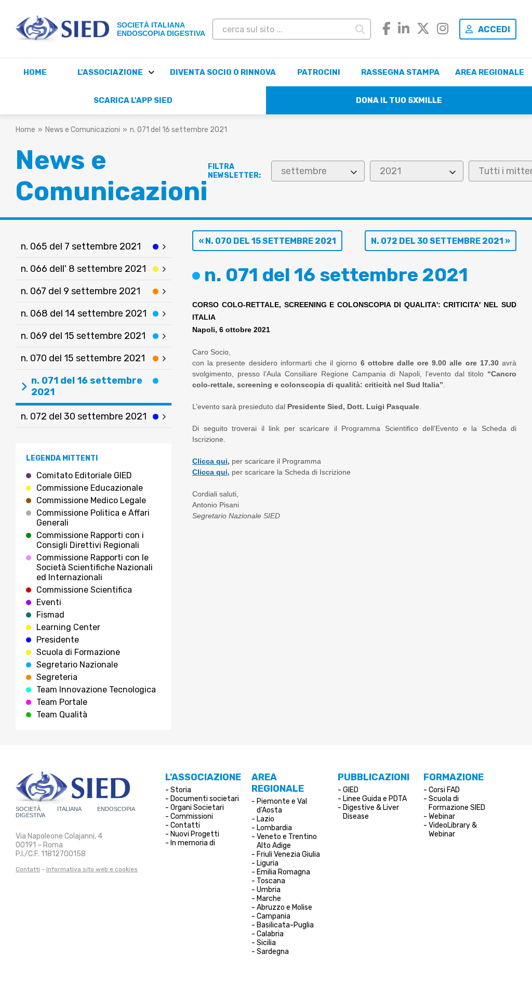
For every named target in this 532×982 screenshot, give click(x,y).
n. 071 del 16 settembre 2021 (86, 386)
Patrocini (318, 72)
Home (35, 72)
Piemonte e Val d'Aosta (282, 806)
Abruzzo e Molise (284, 907)
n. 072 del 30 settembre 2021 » (440, 241)
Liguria (267, 863)
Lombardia (274, 827)
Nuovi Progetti (194, 834)
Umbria (269, 889)
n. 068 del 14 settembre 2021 (84, 313)
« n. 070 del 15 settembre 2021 (267, 241)
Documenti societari (204, 798)
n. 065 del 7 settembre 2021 (81, 246)
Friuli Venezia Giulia (288, 854)
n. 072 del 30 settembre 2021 (84, 416)
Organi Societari (197, 807)
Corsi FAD (444, 789)
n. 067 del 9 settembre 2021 (80, 291)
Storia (180, 789)
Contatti (28, 869)
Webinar (442, 816)
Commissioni (191, 816)
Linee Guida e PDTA (375, 798)
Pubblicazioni (373, 777)
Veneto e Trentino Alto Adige (287, 841)
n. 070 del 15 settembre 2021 (83, 358)
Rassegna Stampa (400, 72)
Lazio (265, 819)
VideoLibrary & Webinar (453, 830)
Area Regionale (489, 72)
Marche (269, 898)
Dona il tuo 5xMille (399, 100)
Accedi (494, 29)
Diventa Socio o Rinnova (223, 72)
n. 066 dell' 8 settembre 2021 (83, 268)
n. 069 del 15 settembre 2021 (83, 336)
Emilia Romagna (283, 872)
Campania (273, 916)
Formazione (453, 777)
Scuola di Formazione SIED (457, 803)
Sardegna (273, 951)
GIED (350, 789)
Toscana (271, 880)
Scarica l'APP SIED (133, 100)
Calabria (270, 933)
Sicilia (266, 942)
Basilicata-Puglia (285, 925)
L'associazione (110, 72)
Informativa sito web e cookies (92, 869)
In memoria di (192, 843)
